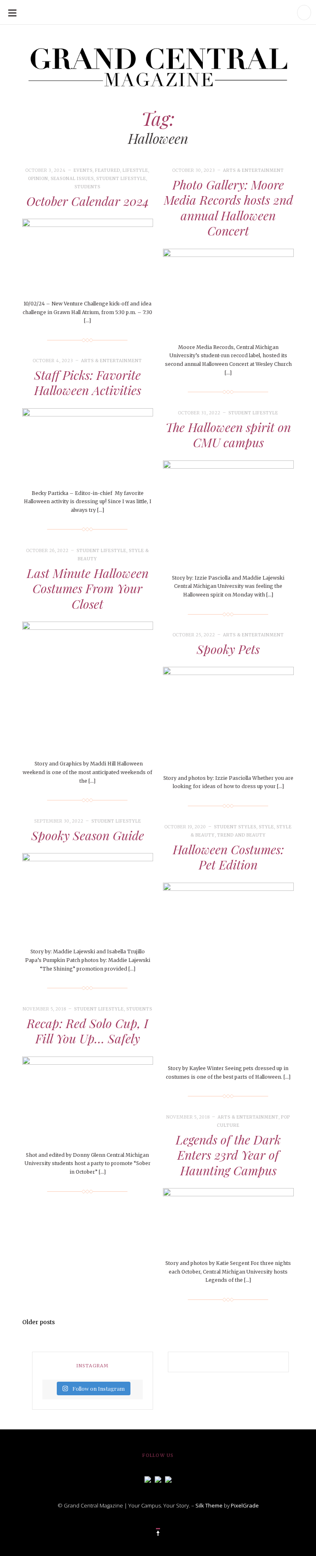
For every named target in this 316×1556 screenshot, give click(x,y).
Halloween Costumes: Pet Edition (228, 857)
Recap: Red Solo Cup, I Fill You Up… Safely (87, 1031)
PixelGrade (245, 1505)
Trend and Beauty (241, 835)
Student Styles (235, 827)
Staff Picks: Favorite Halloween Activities (87, 383)
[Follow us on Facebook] (148, 1479)
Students (87, 187)
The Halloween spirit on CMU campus (228, 435)
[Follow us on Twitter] (158, 1479)
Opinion (38, 178)
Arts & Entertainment (253, 170)
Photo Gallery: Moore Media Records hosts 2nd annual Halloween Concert (228, 207)
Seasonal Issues (72, 178)
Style (266, 827)
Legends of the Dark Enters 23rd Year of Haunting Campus (228, 1155)
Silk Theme (209, 1505)
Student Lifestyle (121, 178)
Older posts (38, 1322)
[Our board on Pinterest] (168, 1479)
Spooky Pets (228, 649)
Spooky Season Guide (87, 835)
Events (83, 170)
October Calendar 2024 (87, 201)
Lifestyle (135, 170)
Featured (107, 170)
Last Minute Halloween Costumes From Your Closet (88, 588)
